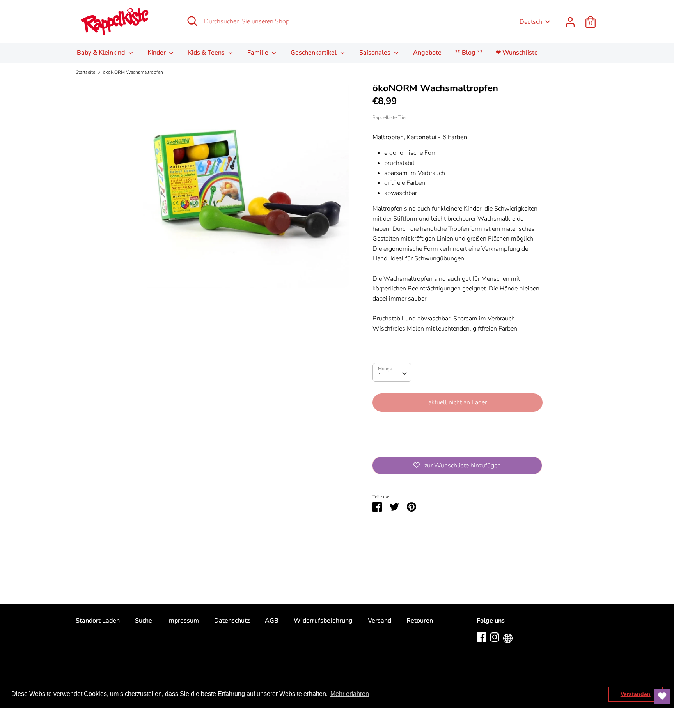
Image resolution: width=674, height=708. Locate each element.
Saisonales (375, 52)
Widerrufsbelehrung (323, 620)
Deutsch (531, 22)
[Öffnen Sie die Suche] (192, 21)
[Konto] (570, 18)
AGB (271, 620)
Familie (258, 52)
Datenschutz (232, 620)
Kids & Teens (207, 52)
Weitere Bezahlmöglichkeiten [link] (458, 444)
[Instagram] (494, 636)
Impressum (183, 620)
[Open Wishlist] (662, 696)
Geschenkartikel (314, 52)
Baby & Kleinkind (101, 52)
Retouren (419, 620)
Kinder (157, 52)
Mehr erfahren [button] (349, 693)
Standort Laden (98, 620)
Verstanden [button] (636, 694)
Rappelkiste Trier (389, 117)
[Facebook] (481, 636)
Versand (379, 620)
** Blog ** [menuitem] (468, 52)
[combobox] (391, 372)
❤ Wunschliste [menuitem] (517, 52)
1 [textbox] (380, 375)
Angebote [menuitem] (427, 52)
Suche (143, 620)
